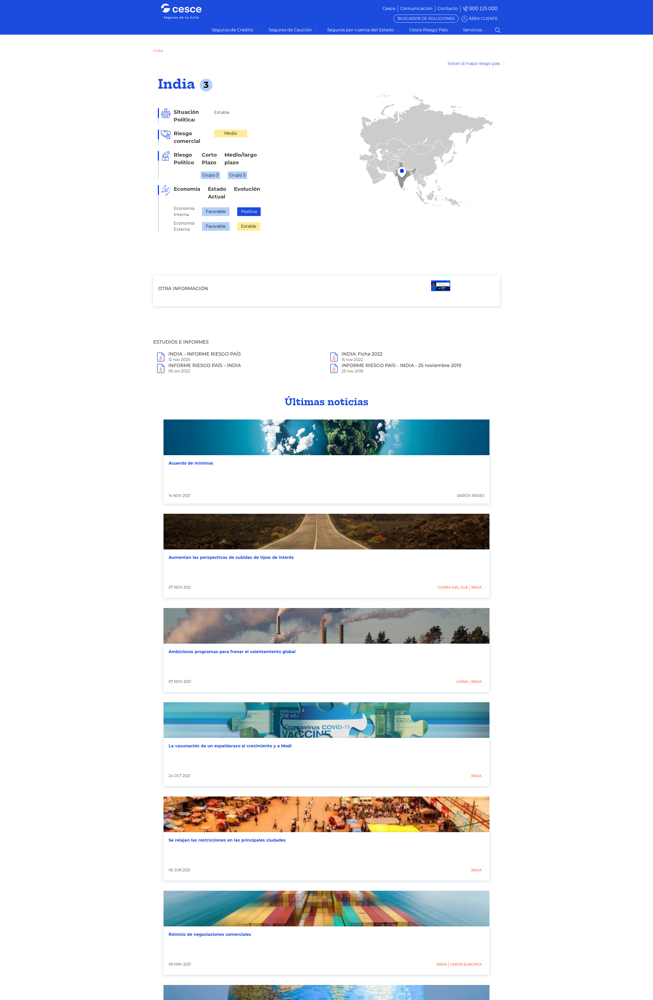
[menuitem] (416, 8)
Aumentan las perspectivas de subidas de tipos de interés (231, 557)
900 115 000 (483, 8)
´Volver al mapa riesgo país (474, 63)
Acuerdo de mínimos (191, 463)
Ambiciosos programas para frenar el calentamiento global (232, 651)
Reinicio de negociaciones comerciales (210, 934)
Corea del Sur (453, 587)
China (462, 681)
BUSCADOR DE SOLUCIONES (426, 18)
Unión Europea (466, 964)
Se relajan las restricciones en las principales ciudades (227, 840)
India (476, 587)
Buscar (497, 30)
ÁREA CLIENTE (483, 18)
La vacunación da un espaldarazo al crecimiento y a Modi (230, 746)
